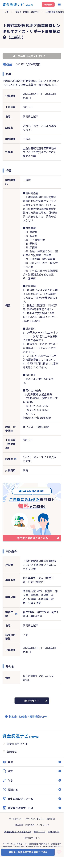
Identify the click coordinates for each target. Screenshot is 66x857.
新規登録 (48, 4)
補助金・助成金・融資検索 (27, 11)
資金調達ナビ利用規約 (24, 825)
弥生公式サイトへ (32, 838)
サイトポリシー (16, 818)
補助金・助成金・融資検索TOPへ (28, 716)
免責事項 (51, 818)
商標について (39, 831)
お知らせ (12, 751)
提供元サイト (32, 701)
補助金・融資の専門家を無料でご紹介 (28, 852)
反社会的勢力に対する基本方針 (17, 831)
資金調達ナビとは (17, 744)
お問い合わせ (53, 831)
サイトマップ (43, 825)
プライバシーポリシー (34, 818)
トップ (5, 11)
